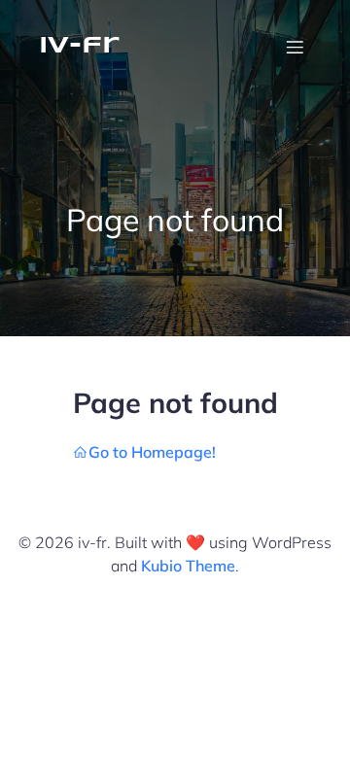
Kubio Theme (188, 565)
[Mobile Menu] (294, 46)
